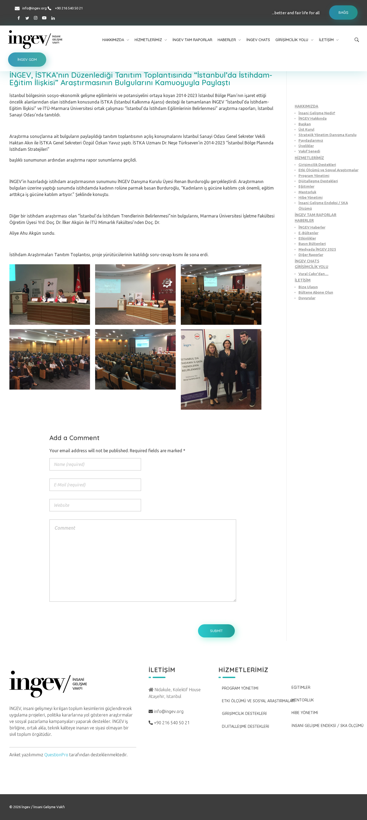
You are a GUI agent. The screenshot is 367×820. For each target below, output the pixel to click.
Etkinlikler (307, 238)
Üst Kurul (306, 129)
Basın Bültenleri (312, 243)
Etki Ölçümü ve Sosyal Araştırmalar (328, 170)
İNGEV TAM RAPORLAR (315, 215)
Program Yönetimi (313, 175)
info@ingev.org (34, 8)
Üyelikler (306, 146)
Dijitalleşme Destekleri (318, 181)
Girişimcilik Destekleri (317, 164)
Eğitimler (306, 186)
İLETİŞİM (303, 280)
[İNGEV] (48, 39)
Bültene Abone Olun (315, 292)
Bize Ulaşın (308, 287)
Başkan (304, 124)
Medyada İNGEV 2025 (317, 249)
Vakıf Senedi (309, 151)
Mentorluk (307, 192)
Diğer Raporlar (310, 254)
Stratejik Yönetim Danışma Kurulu (327, 135)
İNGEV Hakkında (312, 118)
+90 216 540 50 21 (69, 8)
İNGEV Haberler (311, 227)
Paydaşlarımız (310, 140)
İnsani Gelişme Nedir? (316, 113)
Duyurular (306, 298)
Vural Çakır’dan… (313, 274)
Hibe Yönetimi (310, 197)
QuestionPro (56, 754)
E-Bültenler (308, 233)
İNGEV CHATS (307, 261)
